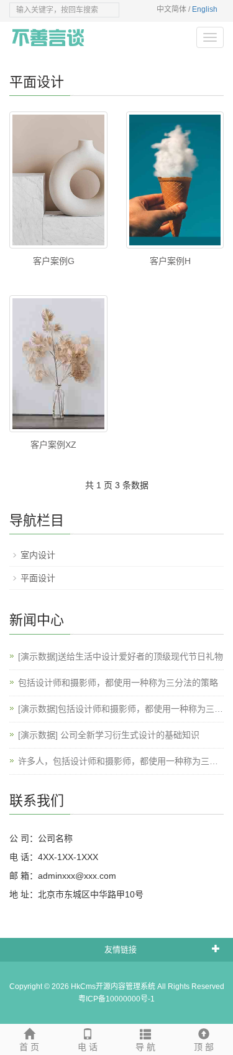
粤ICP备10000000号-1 (116, 999)
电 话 (88, 1047)
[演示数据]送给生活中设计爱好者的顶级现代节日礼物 (120, 656)
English (204, 9)
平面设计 (38, 578)
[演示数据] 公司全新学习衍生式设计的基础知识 (108, 735)
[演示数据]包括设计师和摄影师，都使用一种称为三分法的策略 (120, 710)
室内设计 (38, 555)
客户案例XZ (53, 445)
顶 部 (204, 1047)
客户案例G (54, 261)
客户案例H (170, 261)
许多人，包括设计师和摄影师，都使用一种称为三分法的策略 (118, 762)
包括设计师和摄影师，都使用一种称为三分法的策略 (118, 683)
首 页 (29, 1047)
